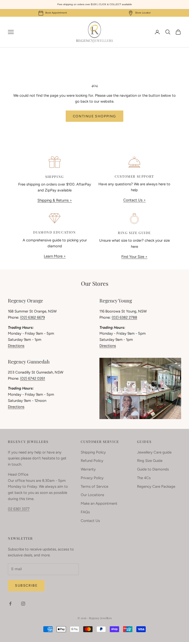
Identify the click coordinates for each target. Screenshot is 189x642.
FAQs (85, 512)
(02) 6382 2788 (124, 317)
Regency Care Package (156, 486)
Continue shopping (94, 116)
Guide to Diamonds (153, 469)
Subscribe (26, 585)
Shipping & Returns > (54, 200)
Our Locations (92, 495)
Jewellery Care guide (154, 452)
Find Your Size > (134, 256)
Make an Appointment (99, 503)
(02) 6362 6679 (32, 317)
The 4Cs (144, 478)
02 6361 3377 (19, 509)
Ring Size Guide (149, 460)
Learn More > (55, 256)
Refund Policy (92, 460)
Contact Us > (134, 200)
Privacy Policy (92, 478)
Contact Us (90, 520)
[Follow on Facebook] (10, 603)
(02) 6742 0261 (32, 378)
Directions (16, 346)
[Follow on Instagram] (23, 603)
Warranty (88, 469)
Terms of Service (94, 486)
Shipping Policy (93, 452)
